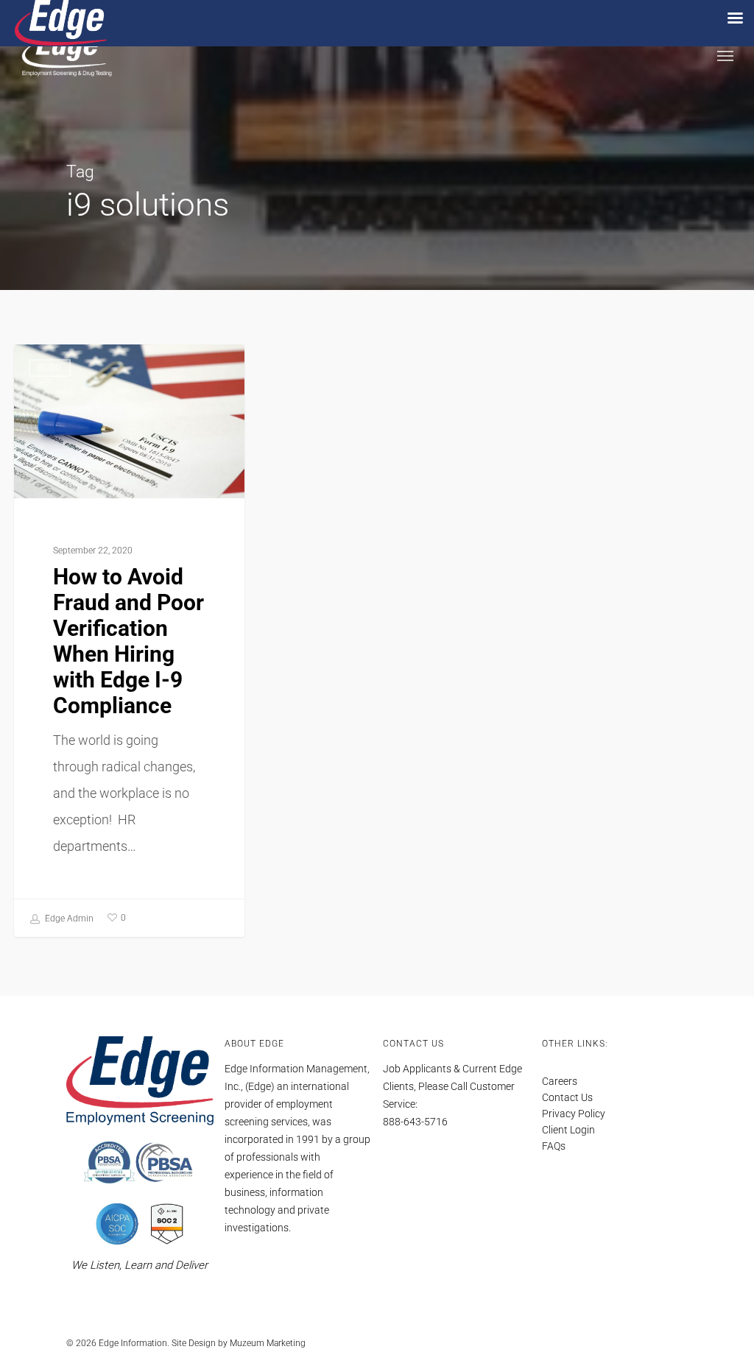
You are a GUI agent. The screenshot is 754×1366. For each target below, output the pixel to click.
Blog (50, 368)
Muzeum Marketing (268, 1343)
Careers (559, 1081)
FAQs (554, 1146)
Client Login (568, 1130)
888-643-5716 (415, 1122)
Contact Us (567, 1097)
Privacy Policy (573, 1113)
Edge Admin (68, 918)
